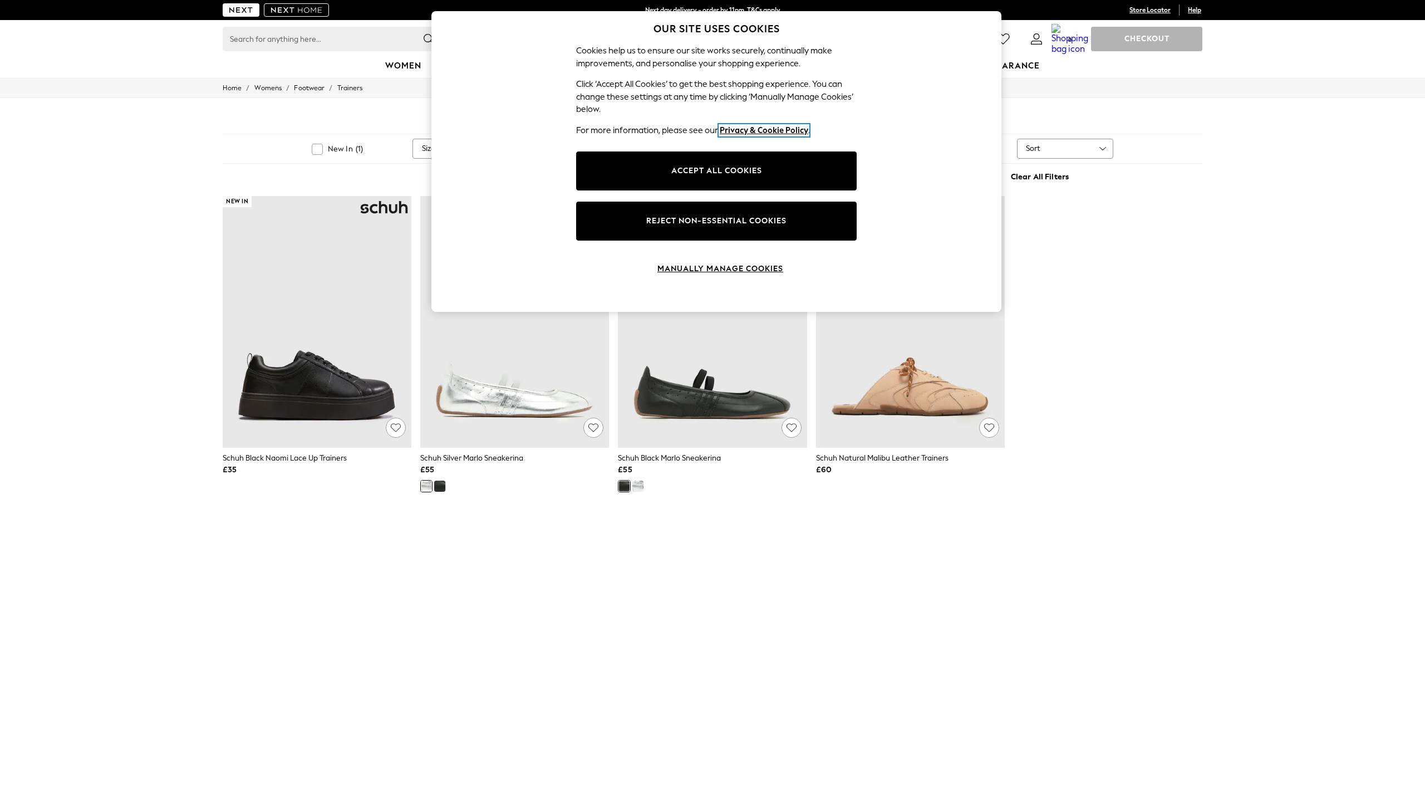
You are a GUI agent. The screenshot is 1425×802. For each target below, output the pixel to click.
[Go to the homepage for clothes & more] (241, 10)
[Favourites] (1003, 39)
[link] (1036, 39)
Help (1194, 10)
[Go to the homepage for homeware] (297, 10)
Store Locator (1150, 10)
